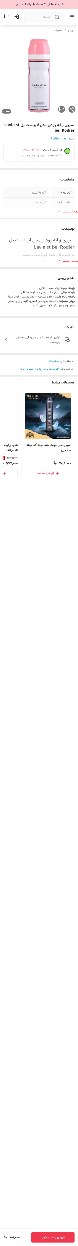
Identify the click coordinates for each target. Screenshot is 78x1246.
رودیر (39, 368)
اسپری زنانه (27, 368)
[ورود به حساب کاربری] (17, 16)
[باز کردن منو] (71, 16)
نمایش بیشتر (70, 211)
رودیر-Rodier (58, 138)
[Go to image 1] (8, 111)
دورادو (71, 30)
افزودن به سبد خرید (53, 1237)
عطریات (58, 30)
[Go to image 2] (3, 111)
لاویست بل (52, 368)
